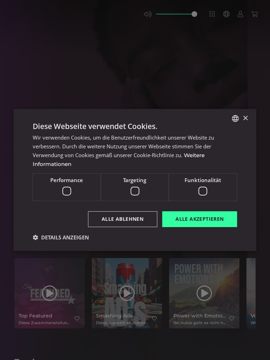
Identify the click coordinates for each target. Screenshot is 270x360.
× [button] (245, 118)
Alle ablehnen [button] (122, 219)
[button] (61, 237)
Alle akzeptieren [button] (199, 219)
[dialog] (135, 180)
